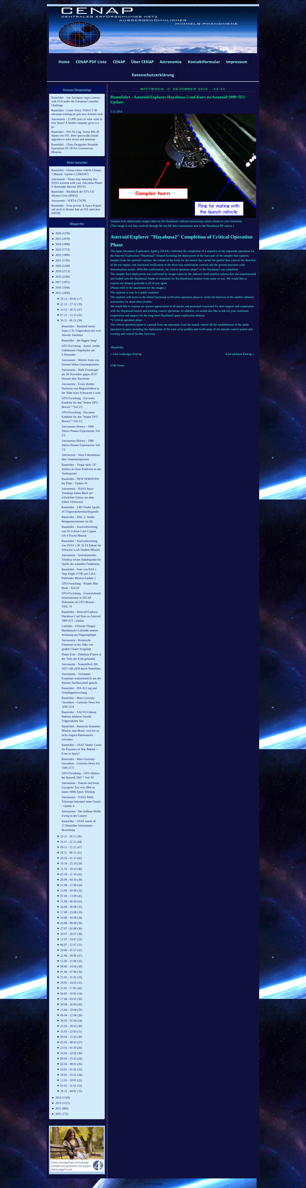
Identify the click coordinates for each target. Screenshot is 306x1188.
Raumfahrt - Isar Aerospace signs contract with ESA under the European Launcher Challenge (75, 101)
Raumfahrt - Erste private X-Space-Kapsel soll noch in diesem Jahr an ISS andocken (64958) (76, 209)
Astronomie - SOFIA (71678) (68, 200)
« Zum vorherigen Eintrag (125, 354)
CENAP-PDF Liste (91, 61)
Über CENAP (142, 61)
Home (64, 61)
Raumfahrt (117, 347)
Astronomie (171, 61)
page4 (159, 1184)
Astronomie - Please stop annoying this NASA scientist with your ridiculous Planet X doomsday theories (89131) (76, 183)
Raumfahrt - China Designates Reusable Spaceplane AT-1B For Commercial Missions (74, 148)
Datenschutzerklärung (153, 74)
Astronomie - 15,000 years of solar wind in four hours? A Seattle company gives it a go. (76, 123)
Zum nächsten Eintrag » (240, 354)
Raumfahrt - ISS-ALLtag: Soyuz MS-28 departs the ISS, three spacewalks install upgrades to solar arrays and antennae (75, 135)
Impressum (236, 61)
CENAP (119, 61)
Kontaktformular (204, 61)
